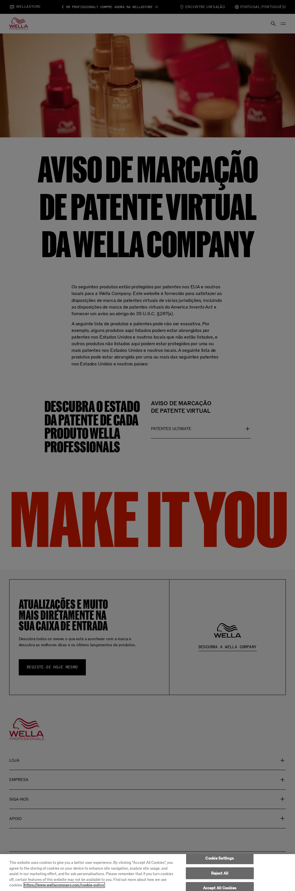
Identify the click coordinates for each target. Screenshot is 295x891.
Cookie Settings (219, 858)
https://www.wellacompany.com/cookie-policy (64, 885)
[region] (147, 872)
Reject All (219, 873)
